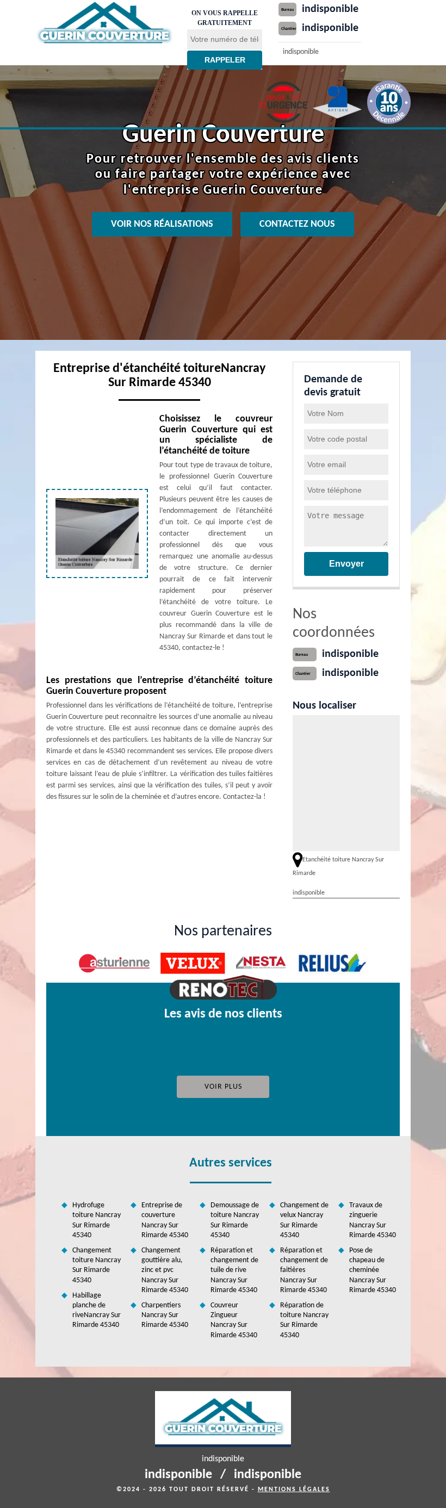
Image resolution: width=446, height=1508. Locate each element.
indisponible (330, 9)
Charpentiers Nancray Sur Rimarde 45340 (164, 1315)
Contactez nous (297, 224)
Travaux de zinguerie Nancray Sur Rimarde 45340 (372, 1220)
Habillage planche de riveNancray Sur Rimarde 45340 (96, 1311)
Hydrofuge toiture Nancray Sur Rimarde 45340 (96, 1220)
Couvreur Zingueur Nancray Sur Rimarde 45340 (233, 1320)
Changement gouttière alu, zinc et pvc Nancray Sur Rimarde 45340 (164, 1270)
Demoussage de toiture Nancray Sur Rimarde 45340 (234, 1220)
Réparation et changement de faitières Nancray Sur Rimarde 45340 (304, 1270)
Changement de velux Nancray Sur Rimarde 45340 (304, 1220)
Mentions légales (294, 1489)
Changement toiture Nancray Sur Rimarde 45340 (96, 1265)
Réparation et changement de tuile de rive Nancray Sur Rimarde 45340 (234, 1270)
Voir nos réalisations (162, 224)
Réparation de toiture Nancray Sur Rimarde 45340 (304, 1320)
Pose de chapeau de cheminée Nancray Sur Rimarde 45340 (372, 1270)
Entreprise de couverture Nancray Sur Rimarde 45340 (164, 1220)
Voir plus (223, 1087)
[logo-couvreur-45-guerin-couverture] (104, 23)
